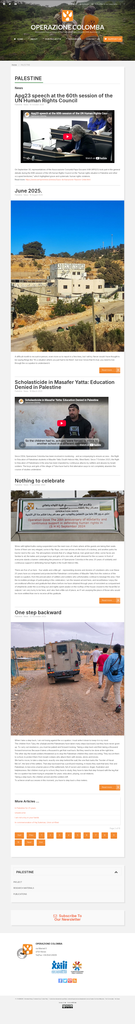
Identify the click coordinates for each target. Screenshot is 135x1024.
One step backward (38, 612)
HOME (20, 39)
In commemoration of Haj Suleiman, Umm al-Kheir (37, 822)
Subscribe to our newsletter (106, 4)
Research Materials (23, 888)
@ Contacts (84, 4)
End (41, 842)
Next (29, 842)
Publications (20, 894)
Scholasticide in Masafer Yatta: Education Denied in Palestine (65, 384)
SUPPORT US (114, 39)
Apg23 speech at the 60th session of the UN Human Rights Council (64, 98)
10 (18, 842)
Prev (31, 835)
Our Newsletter (67, 919)
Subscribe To (70, 916)
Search (74, 4)
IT (124, 4)
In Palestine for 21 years (25, 808)
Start (19, 835)
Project (17, 882)
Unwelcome (20, 813)
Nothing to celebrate (40, 481)
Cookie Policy (45, 999)
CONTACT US (92, 39)
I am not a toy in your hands (27, 817)
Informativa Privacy (28, 999)
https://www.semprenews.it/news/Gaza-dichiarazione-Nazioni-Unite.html (58, 179)
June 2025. (28, 191)
